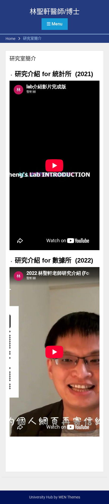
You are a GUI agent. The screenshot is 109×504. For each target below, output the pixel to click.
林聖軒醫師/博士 (55, 12)
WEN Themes (69, 497)
